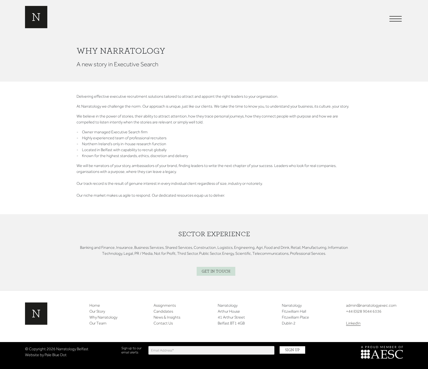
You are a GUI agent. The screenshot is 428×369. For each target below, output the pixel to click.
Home (94, 305)
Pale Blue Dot (56, 354)
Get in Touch (216, 271)
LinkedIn (353, 323)
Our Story (97, 311)
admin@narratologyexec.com (371, 305)
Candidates (163, 311)
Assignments (165, 305)
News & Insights (167, 317)
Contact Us (163, 323)
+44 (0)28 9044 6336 (363, 311)
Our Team (98, 323)
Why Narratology (103, 317)
